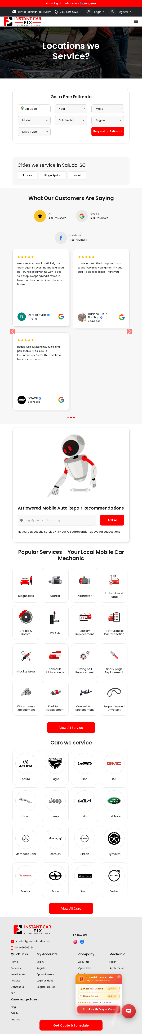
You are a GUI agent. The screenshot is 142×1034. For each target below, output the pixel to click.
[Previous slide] (68, 417)
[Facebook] (82, 942)
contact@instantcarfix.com (34, 12)
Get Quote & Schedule (71, 1025)
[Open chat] (129, 1011)
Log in (40, 962)
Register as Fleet (46, 987)
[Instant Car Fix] (22, 21)
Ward (77, 175)
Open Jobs (84, 968)
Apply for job (117, 968)
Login (98, 12)
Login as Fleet (45, 980)
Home (14, 962)
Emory (27, 175)
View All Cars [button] (71, 908)
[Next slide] (129, 331)
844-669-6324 (69, 12)
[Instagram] (75, 942)
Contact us (17, 987)
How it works (18, 974)
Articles (15, 1013)
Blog (13, 1007)
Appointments (45, 974)
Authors (15, 1019)
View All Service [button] (71, 727)
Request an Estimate (107, 131)
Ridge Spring (52, 175)
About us (83, 962)
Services (16, 968)
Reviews (15, 980)
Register (123, 12)
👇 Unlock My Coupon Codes (98, 1009)
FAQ (13, 993)
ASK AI (112, 520)
